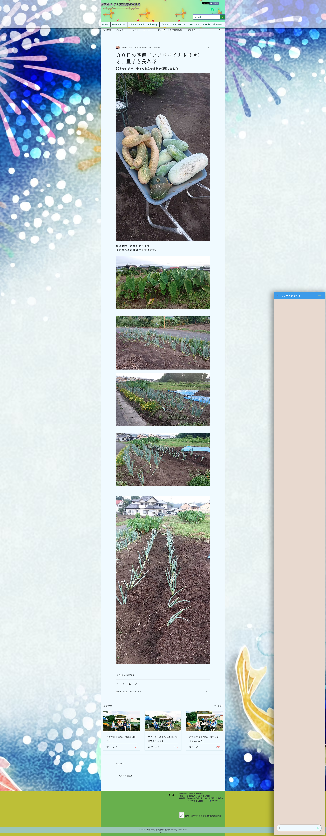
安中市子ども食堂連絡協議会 (120, 4)
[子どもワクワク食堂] (169, 795)
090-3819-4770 (216, 801)
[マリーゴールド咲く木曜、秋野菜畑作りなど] (163, 721)
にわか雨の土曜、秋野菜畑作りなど (121, 739)
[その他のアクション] (208, 47)
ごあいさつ (120, 30)
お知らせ (134, 30)
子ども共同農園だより (125, 675)
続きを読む (192, 30)
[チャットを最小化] (319, 296)
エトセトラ (148, 30)
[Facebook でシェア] (117, 684)
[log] (299, 561)
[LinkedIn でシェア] (129, 684)
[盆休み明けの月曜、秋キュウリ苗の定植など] (204, 721)
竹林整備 (107, 30)
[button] (219, 30)
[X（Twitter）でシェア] (123, 684)
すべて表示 (218, 706)
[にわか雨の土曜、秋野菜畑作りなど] (121, 721)
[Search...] (222, 17)
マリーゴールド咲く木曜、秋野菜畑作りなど (163, 739)
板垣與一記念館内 (216, 798)
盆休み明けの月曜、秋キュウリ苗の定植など (204, 739)
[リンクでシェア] (136, 684)
